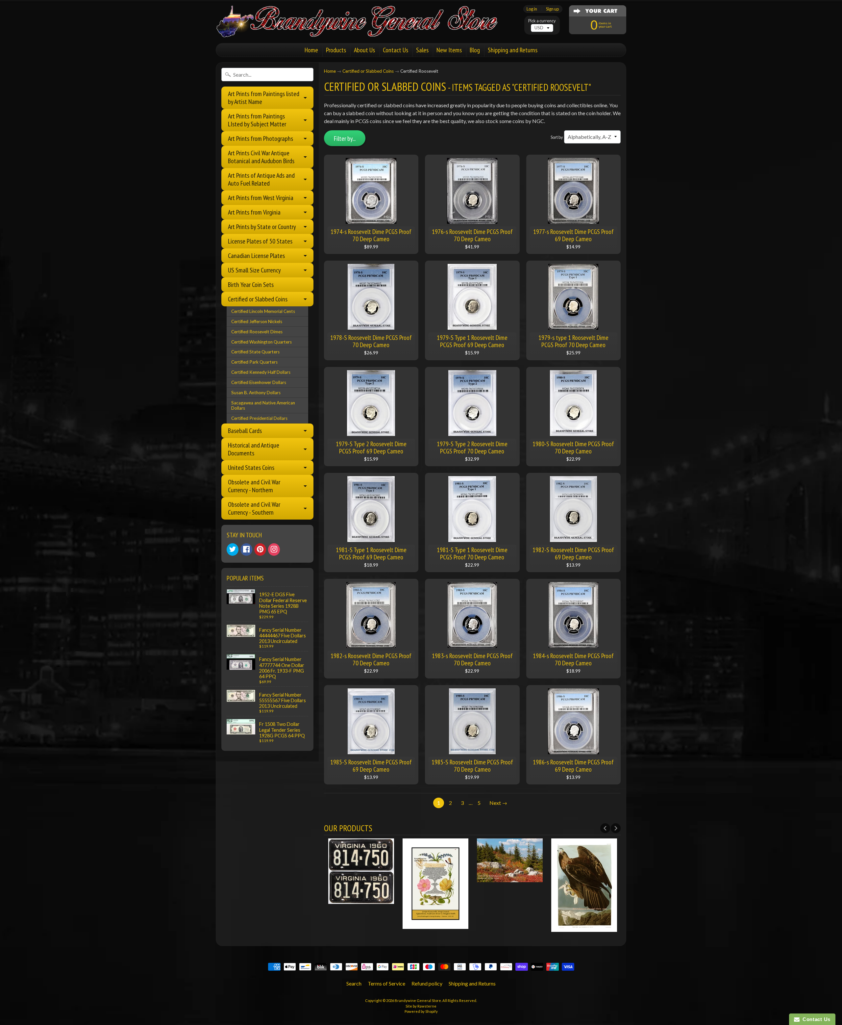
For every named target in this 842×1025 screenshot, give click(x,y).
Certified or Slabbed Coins (257, 299)
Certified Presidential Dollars (259, 418)
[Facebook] (246, 549)
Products (336, 50)
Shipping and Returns (512, 50)
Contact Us (395, 50)
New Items (449, 50)
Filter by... (345, 138)
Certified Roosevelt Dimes (257, 331)
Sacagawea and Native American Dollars (263, 405)
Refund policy (426, 983)
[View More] (361, 900)
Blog (475, 50)
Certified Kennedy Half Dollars (260, 372)
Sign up (552, 9)
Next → (498, 803)
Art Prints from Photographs (260, 138)
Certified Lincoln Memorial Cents (263, 311)
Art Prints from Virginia (254, 212)
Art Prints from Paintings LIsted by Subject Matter (257, 120)
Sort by (557, 137)
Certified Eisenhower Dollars (258, 382)
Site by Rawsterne (421, 1006)
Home (311, 50)
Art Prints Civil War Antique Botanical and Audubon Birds (261, 157)
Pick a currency (542, 20)
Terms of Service (386, 983)
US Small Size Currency (254, 270)
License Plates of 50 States (260, 241)
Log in (532, 9)
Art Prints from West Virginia (260, 197)
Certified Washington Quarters (261, 342)
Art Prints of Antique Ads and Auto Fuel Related (261, 179)
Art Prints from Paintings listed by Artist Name (263, 98)
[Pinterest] (260, 549)
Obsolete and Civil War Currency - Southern (254, 508)
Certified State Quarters (255, 351)
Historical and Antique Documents (253, 449)
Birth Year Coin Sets (251, 284)
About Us (364, 50)
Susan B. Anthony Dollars (256, 392)
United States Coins (251, 467)
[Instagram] (274, 549)
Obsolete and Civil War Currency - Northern (254, 486)
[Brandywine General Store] (364, 29)
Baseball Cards (245, 430)
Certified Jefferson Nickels (256, 321)
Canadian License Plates (256, 255)
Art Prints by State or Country (262, 226)
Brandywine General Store (418, 1000)
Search (353, 983)
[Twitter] (232, 549)
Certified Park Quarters (254, 362)
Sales (422, 50)
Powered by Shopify (421, 1011)
